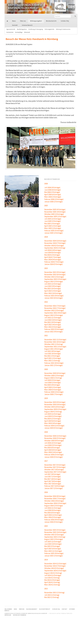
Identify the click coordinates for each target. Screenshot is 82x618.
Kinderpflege (18, 32)
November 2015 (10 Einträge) (55, 532)
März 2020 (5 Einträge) (52, 389)
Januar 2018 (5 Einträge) (53, 457)
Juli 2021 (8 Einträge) (52, 351)
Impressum (8, 615)
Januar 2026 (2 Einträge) (53, 201)
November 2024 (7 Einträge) (55, 243)
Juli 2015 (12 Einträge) (52, 541)
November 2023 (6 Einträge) (55, 274)
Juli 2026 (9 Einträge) (52, 187)
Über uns (23, 21)
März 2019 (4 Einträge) (52, 423)
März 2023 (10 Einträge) (53, 293)
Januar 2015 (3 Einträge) (53, 556)
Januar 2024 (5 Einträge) (53, 264)
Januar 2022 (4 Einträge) (53, 331)
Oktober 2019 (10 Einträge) (54, 407)
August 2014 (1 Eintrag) (53, 573)
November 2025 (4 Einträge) (55, 212)
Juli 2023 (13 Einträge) (52, 284)
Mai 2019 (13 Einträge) (52, 418)
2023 (46, 268)
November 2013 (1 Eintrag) (54, 592)
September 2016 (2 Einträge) (55, 503)
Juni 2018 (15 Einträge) (53, 445)
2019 (46, 398)
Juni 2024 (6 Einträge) (52, 252)
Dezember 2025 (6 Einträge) (54, 209)
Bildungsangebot (36, 21)
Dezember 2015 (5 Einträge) (54, 530)
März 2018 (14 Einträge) (53, 452)
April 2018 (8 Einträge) (52, 450)
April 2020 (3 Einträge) (52, 387)
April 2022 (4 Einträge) (52, 324)
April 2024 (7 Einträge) (52, 257)
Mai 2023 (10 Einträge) (52, 288)
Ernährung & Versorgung (36, 29)
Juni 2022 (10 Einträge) (53, 320)
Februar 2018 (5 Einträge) (54, 454)
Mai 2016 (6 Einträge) (52, 512)
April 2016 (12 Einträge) (53, 515)
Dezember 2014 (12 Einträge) (55, 563)
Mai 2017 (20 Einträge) (52, 479)
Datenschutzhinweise (19, 615)
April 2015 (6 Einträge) (52, 548)
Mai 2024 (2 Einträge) (52, 255)
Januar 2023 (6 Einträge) (53, 298)
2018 (46, 432)
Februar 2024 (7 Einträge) (54, 262)
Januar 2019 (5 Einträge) (53, 428)
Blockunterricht (51, 21)
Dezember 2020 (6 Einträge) (54, 373)
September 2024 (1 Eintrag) (54, 248)
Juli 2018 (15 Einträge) (52, 443)
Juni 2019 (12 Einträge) (53, 416)
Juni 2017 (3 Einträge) (52, 476)
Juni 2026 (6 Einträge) (52, 190)
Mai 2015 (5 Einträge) (52, 546)
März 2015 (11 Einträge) (53, 551)
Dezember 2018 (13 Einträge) (55, 436)
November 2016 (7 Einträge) (55, 498)
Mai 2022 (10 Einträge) (52, 322)
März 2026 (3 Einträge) (52, 197)
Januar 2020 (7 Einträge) (53, 394)
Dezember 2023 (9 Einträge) (54, 272)
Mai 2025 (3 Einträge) (52, 223)
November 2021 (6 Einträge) (55, 342)
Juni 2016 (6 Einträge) (52, 510)
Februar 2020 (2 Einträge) (54, 392)
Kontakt (15, 25)
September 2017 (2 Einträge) (55, 472)
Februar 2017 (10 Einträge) (54, 486)
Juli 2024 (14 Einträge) (52, 250)
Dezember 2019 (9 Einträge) (54, 402)
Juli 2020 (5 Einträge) (52, 380)
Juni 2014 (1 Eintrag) (52, 578)
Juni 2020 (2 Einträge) (52, 382)
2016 (46, 492)
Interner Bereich (27, 25)
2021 (46, 335)
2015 (46, 526)
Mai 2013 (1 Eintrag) (51, 597)
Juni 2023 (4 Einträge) (52, 286)
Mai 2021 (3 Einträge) (52, 356)
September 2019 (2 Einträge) (55, 409)
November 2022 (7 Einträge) (55, 308)
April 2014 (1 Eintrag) (52, 582)
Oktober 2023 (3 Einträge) (54, 277)
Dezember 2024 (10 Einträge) (55, 241)
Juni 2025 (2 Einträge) (52, 221)
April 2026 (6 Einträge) (52, 194)
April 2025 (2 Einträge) (52, 226)
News (14, 21)
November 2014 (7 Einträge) (55, 566)
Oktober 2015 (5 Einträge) (54, 534)
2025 (46, 205)
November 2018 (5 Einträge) (55, 438)
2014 (46, 559)
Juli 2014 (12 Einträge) (52, 575)
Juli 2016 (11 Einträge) (52, 508)
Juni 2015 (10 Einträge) (53, 544)
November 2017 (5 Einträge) (55, 467)
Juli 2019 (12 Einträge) (52, 414)
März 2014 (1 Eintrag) (52, 585)
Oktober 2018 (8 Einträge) (54, 440)
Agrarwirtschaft (10, 29)
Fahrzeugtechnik (49, 29)
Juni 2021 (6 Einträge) (52, 353)
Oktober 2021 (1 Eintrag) (53, 344)
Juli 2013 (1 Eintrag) (51, 595)
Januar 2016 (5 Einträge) (53, 522)
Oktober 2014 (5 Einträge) (54, 568)
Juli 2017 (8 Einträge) (52, 474)
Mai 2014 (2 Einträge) (52, 580)
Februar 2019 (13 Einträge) (54, 425)
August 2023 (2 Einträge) (53, 281)
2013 (46, 588)
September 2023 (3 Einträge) (55, 279)
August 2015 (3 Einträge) (53, 539)
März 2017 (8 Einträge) (52, 483)
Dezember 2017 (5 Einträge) (54, 465)
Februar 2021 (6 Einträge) (54, 363)
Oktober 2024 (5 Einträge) (54, 245)
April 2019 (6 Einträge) (52, 421)
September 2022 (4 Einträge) (55, 313)
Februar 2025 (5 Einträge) (54, 230)
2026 (46, 183)
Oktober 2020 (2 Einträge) (54, 375)
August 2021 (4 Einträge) (53, 349)
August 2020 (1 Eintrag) (53, 378)
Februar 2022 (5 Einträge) (54, 329)
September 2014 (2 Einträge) (55, 570)
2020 (46, 369)
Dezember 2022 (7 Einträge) (54, 306)
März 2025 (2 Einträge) (52, 228)
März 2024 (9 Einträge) (52, 259)
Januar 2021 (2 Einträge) (53, 365)
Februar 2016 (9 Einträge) (54, 519)
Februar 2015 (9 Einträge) (54, 553)
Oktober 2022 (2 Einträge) (54, 310)
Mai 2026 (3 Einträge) (52, 192)
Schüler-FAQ (65, 21)
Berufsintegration (22, 29)
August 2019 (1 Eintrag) (53, 411)
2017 (46, 461)
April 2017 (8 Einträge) (52, 481)
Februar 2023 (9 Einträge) (54, 295)
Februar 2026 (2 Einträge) (54, 199)
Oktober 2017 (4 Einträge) (54, 469)
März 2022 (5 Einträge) (52, 327)
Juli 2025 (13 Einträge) (52, 219)
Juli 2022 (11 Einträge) (52, 317)
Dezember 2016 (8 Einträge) (54, 496)
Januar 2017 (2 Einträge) (53, 488)
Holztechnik (9, 32)
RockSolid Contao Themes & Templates (61, 613)
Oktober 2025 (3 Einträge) (54, 214)
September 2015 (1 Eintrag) (54, 537)
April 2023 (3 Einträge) (52, 291)
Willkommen (7, 21)
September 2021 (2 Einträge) (55, 346)
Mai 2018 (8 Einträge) (52, 447)
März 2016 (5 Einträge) (52, 517)
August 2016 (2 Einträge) (53, 505)
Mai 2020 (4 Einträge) (52, 385)
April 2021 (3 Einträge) (52, 358)
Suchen (75, 16)
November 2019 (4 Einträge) (55, 404)
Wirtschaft (27, 32)
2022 (46, 302)
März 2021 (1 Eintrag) (52, 360)
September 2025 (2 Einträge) (55, 216)
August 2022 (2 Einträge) (53, 315)
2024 (46, 237)
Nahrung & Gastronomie (63, 29)
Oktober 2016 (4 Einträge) (54, 501)
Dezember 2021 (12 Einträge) (55, 339)
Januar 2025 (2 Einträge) (53, 233)
